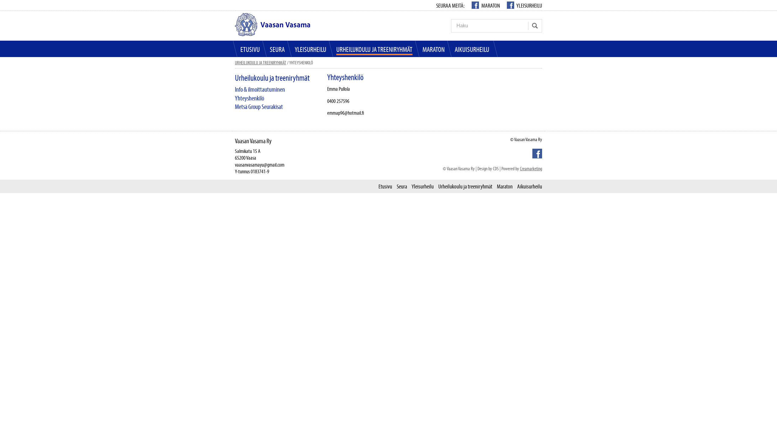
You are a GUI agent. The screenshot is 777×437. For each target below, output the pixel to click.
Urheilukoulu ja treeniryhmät (374, 49)
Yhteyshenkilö (249, 98)
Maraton (490, 5)
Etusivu (250, 49)
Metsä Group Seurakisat (259, 107)
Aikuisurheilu (472, 49)
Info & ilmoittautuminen (260, 89)
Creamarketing (531, 168)
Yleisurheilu (529, 5)
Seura (277, 49)
